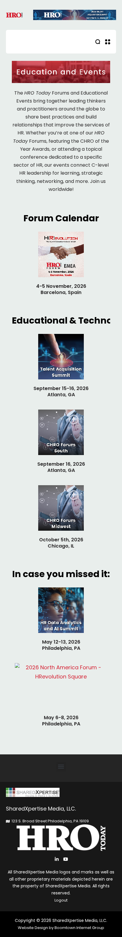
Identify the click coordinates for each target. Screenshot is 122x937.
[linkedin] (56, 859)
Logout (61, 900)
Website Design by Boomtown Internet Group (61, 927)
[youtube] (65, 859)
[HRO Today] (61, 792)
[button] (61, 767)
